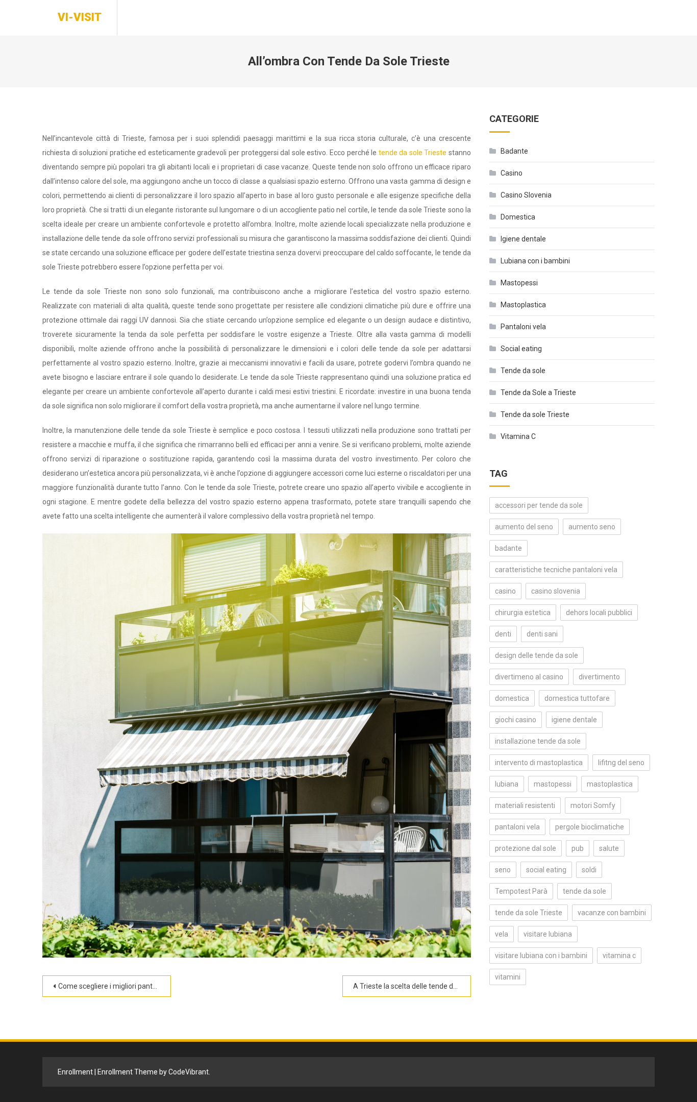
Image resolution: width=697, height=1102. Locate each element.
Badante (514, 151)
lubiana (506, 784)
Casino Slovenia (526, 195)
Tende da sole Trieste (535, 414)
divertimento (599, 677)
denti (503, 634)
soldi (589, 870)
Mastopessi (519, 283)
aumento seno (591, 527)
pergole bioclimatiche (589, 827)
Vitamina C (518, 436)
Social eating (521, 349)
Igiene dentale (523, 239)
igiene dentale (574, 720)
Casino (511, 173)
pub (577, 848)
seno (503, 870)
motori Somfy (592, 805)
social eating (546, 870)
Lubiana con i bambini (535, 261)
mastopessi (552, 784)
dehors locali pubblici (599, 612)
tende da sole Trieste (413, 153)
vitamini (507, 977)
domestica (512, 698)
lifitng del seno (621, 762)
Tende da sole (523, 370)
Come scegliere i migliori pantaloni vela (114, 986)
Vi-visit (80, 17)
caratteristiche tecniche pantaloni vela (556, 570)
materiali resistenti (525, 805)
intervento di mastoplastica (539, 762)
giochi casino (515, 720)
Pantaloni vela (523, 327)
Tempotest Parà (521, 891)
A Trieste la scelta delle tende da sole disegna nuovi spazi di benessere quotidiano (412, 986)
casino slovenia (555, 591)
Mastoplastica (523, 305)
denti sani (542, 634)
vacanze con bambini (612, 913)
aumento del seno (524, 527)
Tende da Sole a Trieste (538, 392)
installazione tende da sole (538, 741)
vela (501, 934)
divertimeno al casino (529, 677)
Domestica (518, 217)
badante (508, 548)
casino (505, 591)
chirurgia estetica (523, 612)
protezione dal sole (525, 848)
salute (609, 848)
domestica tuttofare (577, 698)
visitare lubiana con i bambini (541, 955)
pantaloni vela (517, 827)
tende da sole (584, 891)
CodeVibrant (188, 1072)
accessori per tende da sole (539, 505)
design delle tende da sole (536, 655)
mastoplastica (610, 784)
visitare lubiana (548, 934)
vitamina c (619, 955)
